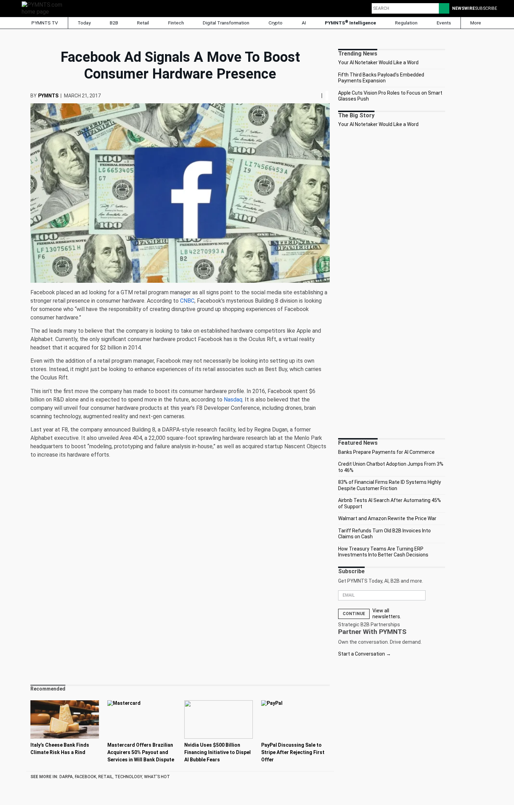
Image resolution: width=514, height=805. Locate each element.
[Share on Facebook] (310, 95)
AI (304, 22)
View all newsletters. (386, 614)
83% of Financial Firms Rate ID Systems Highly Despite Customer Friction (389, 485)
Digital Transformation (226, 22)
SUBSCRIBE (486, 8)
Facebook (85, 776)
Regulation (406, 22)
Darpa (66, 776)
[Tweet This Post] (312, 95)
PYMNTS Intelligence (350, 22)
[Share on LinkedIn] (315, 95)
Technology (128, 776)
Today (84, 22)
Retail (143, 22)
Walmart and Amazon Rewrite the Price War (387, 518)
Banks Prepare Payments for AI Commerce (386, 452)
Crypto (276, 22)
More (476, 22)
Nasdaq (233, 399)
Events (444, 22)
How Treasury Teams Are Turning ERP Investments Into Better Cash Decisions (383, 552)
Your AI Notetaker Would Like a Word (378, 62)
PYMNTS (48, 95)
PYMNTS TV (44, 22)
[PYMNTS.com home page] (44, 8)
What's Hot (157, 776)
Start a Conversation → (364, 654)
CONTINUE (354, 613)
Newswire (463, 8)
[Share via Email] (318, 95)
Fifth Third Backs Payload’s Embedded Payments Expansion (381, 78)
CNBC (187, 300)
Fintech (176, 22)
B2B (114, 22)
